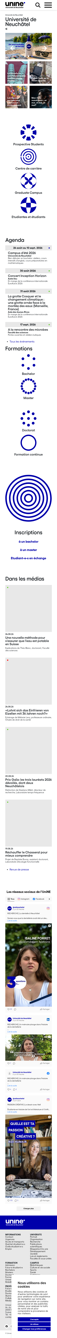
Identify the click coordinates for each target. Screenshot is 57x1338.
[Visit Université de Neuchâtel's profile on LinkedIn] (10, 1019)
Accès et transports (14, 1241)
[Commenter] (14, 1009)
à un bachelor (28, 541)
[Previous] (13, 48)
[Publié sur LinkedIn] (48, 1019)
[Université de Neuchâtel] (15, 5)
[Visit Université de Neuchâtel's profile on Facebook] (10, 1073)
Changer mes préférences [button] (34, 1329)
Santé (33, 1272)
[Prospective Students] (28, 133)
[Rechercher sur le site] (37, 5)
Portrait (33, 1237)
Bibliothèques (36, 1265)
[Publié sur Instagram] (48, 908)
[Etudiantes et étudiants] (28, 206)
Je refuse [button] (34, 1324)
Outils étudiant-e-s (14, 1246)
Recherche (35, 1241)
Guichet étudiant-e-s (15, 1244)
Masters (9, 1272)
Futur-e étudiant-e (14, 1267)
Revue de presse (19, 869)
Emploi (8, 1249)
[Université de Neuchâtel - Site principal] (15, 1222)
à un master (28, 550)
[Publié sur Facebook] (48, 1073)
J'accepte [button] (34, 1319)
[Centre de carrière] (28, 158)
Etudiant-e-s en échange (28, 558)
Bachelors (10, 1270)
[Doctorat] (28, 419)
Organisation (36, 1239)
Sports (33, 1270)
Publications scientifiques (36, 1245)
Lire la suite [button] (12, 921)
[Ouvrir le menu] (48, 5)
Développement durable (37, 1252)
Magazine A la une (39, 1249)
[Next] (45, 48)
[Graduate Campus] (28, 182)
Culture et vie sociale (40, 1267)
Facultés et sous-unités (40, 1258)
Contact (9, 1237)
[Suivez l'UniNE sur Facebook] (7, 1326)
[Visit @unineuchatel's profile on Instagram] (10, 908)
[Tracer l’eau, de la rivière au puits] (41, 72)
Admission (10, 1265)
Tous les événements (22, 341)
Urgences (9, 1239)
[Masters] (28, 387)
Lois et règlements (38, 1256)
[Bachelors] (28, 363)
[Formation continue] (28, 444)
